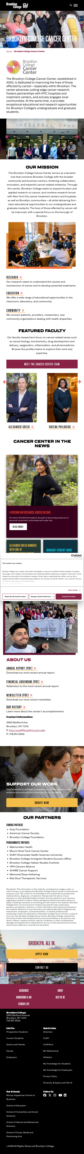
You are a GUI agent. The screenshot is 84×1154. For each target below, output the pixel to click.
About (60, 990)
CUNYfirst (48, 1044)
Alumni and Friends (15, 1044)
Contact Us (42, 967)
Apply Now (42, 954)
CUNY (46, 1038)
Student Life (23, 1004)
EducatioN (12, 293)
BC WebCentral (50, 1051)
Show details (73, 590)
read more (18, 526)
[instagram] (55, 1095)
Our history (14, 707)
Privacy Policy (50, 1076)
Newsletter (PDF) (17, 695)
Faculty (9, 1051)
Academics (24, 990)
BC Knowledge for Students (57, 1063)
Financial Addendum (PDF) (23, 682)
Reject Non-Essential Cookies (15, 596)
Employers (11, 1057)
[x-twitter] (49, 1095)
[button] (5, 382)
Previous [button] (6, 136)
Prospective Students (17, 1031)
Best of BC (60, 997)
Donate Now (42, 802)
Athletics (47, 1057)
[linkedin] (65, 1095)
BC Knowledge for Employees (57, 1070)
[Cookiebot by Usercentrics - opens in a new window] (73, 555)
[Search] (71, 5)
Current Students (15, 1038)
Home (9, 51)
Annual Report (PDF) (19, 668)
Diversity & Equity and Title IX (57, 1082)
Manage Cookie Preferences (41, 596)
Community (13, 310)
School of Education (16, 1105)
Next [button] (77, 136)
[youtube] (60, 1095)
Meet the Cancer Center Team (42, 364)
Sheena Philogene (60, 427)
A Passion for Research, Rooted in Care (30, 512)
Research (12, 277)
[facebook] (44, 1095)
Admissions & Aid (23, 997)
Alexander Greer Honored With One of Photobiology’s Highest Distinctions (23, 551)
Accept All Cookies (68, 596)
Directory (48, 1031)
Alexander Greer (19, 427)
